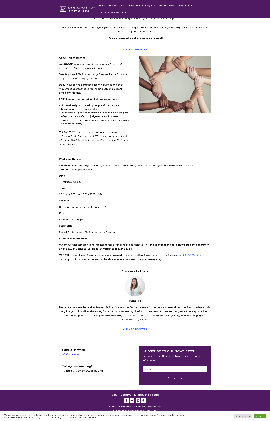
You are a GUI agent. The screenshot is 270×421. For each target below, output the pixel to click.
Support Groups (117, 6)
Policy (113, 395)
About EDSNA (185, 6)
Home (102, 6)
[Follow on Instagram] (138, 400)
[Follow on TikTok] (143, 400)
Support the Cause (109, 12)
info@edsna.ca (70, 354)
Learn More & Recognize (142, 6)
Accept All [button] (260, 416)
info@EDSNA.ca (192, 255)
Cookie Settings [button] (243, 416)
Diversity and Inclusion (147, 395)
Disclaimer (126, 395)
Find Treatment (166, 6)
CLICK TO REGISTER (135, 49)
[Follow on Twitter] (132, 400)
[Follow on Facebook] (126, 400)
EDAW (125, 12)
